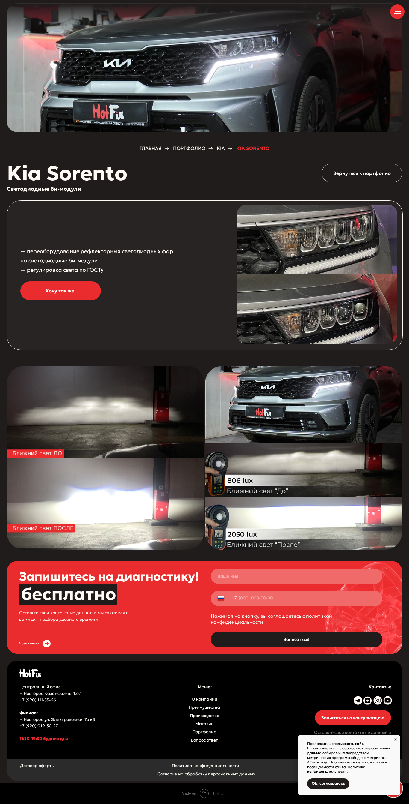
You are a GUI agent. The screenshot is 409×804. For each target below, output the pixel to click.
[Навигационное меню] (397, 12)
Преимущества (204, 707)
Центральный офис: (40, 686)
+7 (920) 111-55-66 (38, 700)
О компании (204, 699)
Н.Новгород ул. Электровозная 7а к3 (57, 719)
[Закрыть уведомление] (396, 740)
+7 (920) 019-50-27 (38, 725)
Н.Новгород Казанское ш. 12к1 (50, 693)
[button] (60, 290)
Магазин (204, 723)
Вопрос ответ (204, 740)
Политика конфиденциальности (205, 765)
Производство (204, 715)
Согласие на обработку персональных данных (206, 774)
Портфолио (204, 731)
